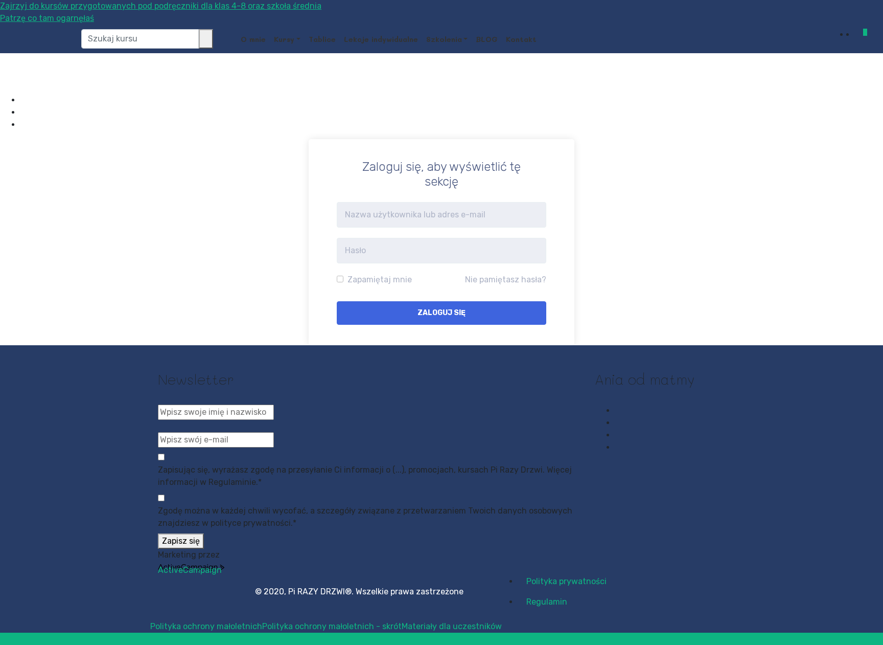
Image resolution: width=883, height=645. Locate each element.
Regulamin (546, 602)
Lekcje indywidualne (381, 39)
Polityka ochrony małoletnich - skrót (332, 626)
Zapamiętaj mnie (378, 279)
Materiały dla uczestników (452, 626)
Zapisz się (181, 541)
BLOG (487, 39)
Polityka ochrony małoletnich (206, 626)
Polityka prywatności (566, 581)
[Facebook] (23, 100)
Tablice (322, 39)
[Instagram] (23, 112)
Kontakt (521, 39)
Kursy (284, 39)
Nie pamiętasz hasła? (505, 279)
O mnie (253, 39)
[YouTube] (23, 124)
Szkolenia (444, 39)
